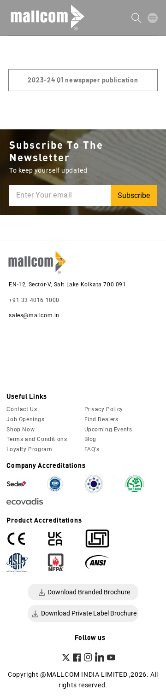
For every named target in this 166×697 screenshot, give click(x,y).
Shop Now (20, 429)
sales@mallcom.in (34, 315)
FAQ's (92, 449)
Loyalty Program (29, 449)
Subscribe (134, 195)
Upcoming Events (108, 429)
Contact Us (21, 409)
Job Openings (25, 419)
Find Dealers (101, 419)
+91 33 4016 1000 (34, 300)
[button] (153, 17)
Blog (90, 439)
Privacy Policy (103, 409)
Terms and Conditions (36, 439)
